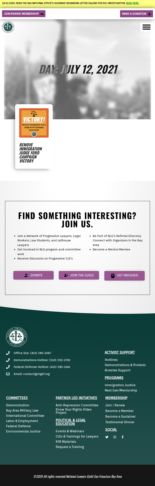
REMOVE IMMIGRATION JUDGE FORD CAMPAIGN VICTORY (30, 153)
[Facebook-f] (122, 437)
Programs (114, 378)
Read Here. (132, 3)
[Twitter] (106, 437)
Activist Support (120, 352)
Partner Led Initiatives (76, 398)
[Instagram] (114, 437)
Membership (116, 398)
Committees (17, 398)
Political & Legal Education (71, 422)
